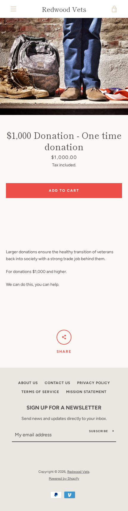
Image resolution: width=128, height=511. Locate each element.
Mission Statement (86, 392)
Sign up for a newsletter (64, 407)
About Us (28, 383)
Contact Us (57, 383)
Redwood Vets (64, 9)
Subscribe (98, 431)
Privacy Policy (93, 383)
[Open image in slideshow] (64, 66)
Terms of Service (40, 392)
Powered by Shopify (64, 478)
